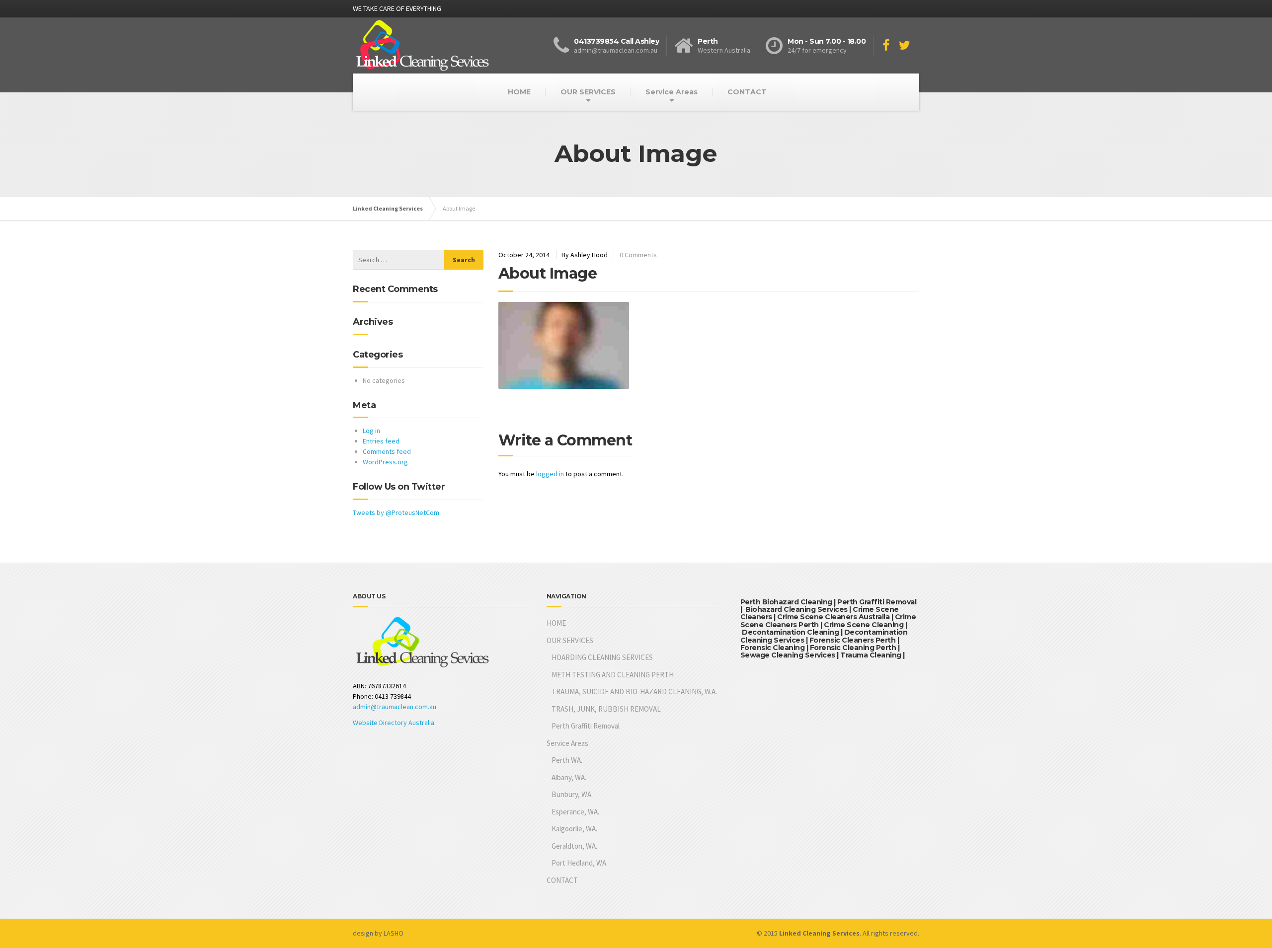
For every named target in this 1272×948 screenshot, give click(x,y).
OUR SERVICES (588, 91)
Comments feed (387, 451)
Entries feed (381, 441)
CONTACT (747, 91)
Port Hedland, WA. (580, 863)
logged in (550, 473)
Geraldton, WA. (574, 846)
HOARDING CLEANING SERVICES (602, 657)
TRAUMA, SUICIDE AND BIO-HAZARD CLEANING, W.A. (634, 691)
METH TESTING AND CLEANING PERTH (613, 674)
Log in (371, 430)
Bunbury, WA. (572, 794)
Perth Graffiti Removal (586, 725)
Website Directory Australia (393, 722)
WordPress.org (385, 461)
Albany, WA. (569, 777)
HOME (519, 91)
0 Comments (638, 254)
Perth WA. (567, 760)
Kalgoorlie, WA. (574, 828)
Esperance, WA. (575, 811)
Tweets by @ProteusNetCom (396, 512)
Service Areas (671, 91)
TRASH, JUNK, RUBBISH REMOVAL (606, 709)
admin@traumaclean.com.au (394, 706)
